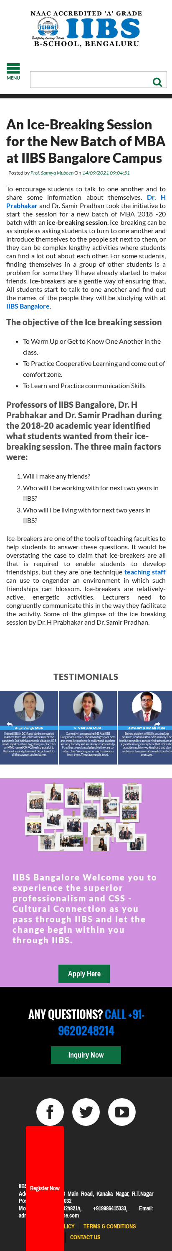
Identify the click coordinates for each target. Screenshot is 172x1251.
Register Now (45, 1188)
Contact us (85, 1237)
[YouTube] (122, 1112)
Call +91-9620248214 (101, 1022)
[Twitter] (86, 1112)
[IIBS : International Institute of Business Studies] (86, 29)
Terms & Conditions (109, 1226)
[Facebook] (50, 1112)
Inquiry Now (86, 1054)
